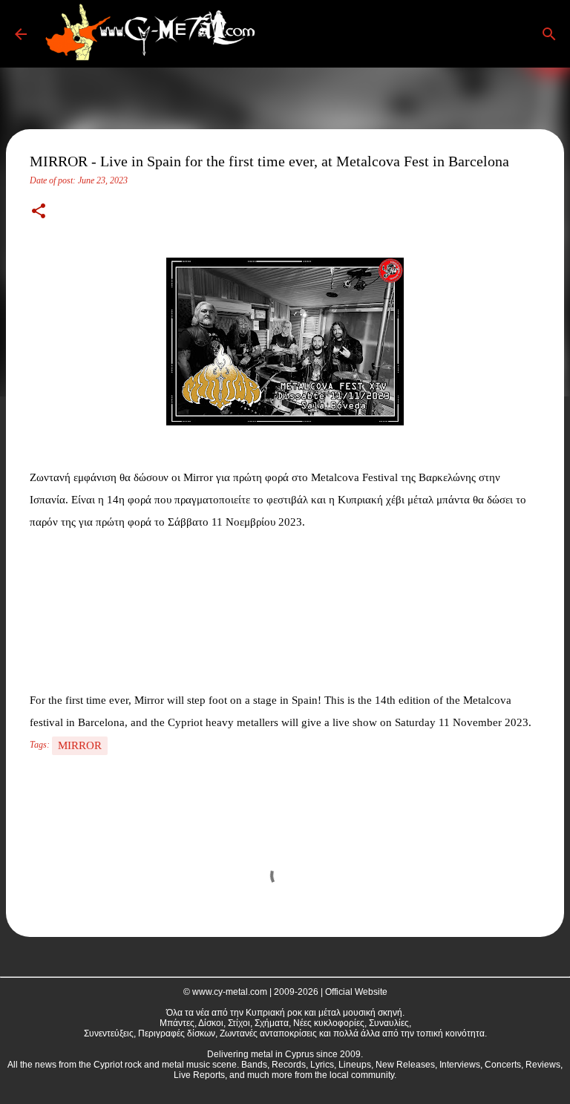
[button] (39, 212)
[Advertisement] (104, 607)
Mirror (80, 745)
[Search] (285, 34)
